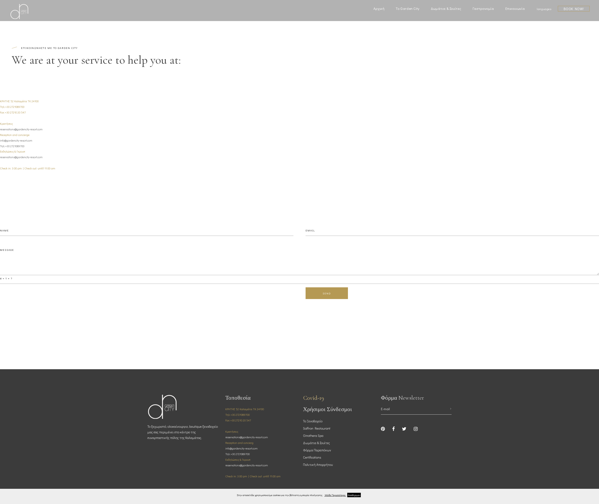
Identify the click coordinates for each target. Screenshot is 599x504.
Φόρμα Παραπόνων (317, 450)
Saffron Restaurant (316, 428)
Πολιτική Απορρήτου (318, 464)
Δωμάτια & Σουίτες (316, 443)
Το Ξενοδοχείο (312, 421)
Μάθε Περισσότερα (335, 495)
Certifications (312, 457)
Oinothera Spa (313, 435)
